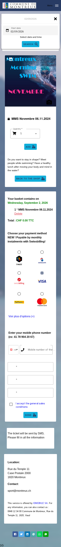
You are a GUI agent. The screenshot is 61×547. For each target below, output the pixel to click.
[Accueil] (19, 5)
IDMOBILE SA (40, 503)
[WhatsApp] (39, 534)
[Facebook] (15, 534)
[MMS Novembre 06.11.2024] (30, 81)
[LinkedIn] (27, 534)
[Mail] (33, 534)
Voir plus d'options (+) (21, 316)
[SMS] (45, 534)
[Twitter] (21, 534)
